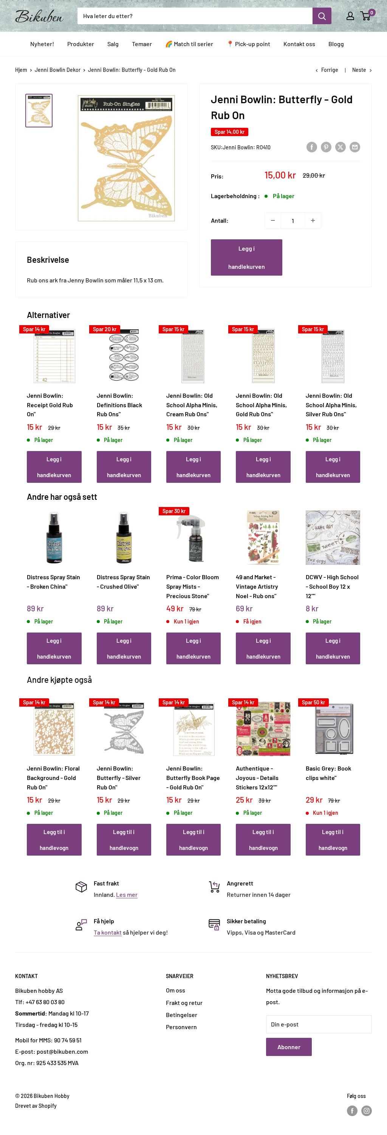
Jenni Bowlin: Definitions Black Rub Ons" (119, 404)
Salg (113, 43)
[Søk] (322, 16)
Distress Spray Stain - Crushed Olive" (123, 581)
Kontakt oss (299, 43)
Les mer (127, 894)
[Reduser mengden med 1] (273, 220)
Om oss (175, 990)
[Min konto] (350, 16)
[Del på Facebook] (312, 146)
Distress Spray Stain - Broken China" (53, 581)
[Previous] (29, 397)
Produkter (80, 43)
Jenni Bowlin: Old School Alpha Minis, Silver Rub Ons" (331, 404)
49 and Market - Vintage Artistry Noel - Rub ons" (257, 586)
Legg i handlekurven (246, 257)
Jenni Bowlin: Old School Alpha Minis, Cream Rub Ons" (191, 404)
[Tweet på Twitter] (340, 146)
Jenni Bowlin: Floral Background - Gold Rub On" (53, 777)
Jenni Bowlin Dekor (57, 70)
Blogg (336, 43)
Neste (359, 70)
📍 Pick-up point (248, 43)
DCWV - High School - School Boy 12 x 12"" (332, 586)
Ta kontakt (108, 932)
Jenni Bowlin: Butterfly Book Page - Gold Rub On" (193, 777)
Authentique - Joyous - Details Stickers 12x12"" (257, 777)
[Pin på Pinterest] (326, 146)
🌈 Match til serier (189, 43)
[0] (365, 15)
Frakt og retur (184, 1002)
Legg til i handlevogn (54, 839)
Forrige (329, 70)
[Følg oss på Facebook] (352, 1110)
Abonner (288, 1046)
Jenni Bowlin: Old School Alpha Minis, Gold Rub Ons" (261, 404)
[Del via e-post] (355, 146)
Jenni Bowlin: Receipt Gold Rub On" (50, 404)
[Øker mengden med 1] (313, 220)
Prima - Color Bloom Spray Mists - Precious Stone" (192, 586)
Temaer (142, 43)
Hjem (21, 70)
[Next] (358, 397)
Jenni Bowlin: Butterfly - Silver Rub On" (119, 777)
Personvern (181, 1026)
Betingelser (181, 1014)
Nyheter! (42, 43)
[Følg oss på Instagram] (366, 1110)
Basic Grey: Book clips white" (328, 772)
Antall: (220, 220)
